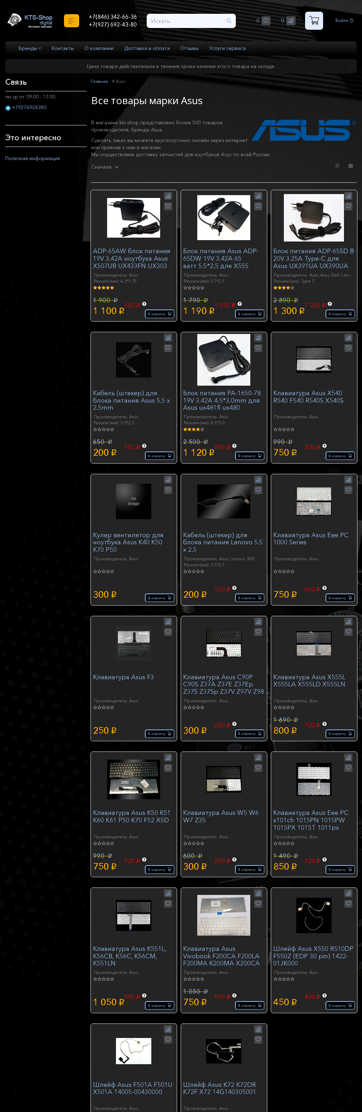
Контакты (63, 48)
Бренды (29, 48)
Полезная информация (36, 157)
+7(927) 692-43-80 (112, 25)
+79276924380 (29, 107)
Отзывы (189, 48)
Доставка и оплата (147, 48)
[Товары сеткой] (351, 166)
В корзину (154, 313)
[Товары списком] (337, 165)
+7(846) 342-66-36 (112, 16)
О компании (98, 48)
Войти (342, 21)
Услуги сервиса (227, 48)
